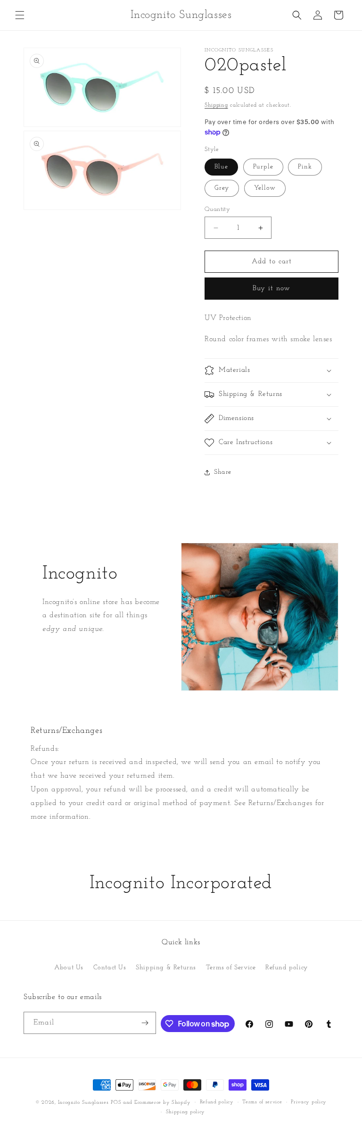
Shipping (216, 105)
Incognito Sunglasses (83, 1102)
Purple (263, 166)
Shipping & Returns (166, 967)
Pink (305, 166)
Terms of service (262, 1102)
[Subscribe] (145, 1023)
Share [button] (222, 472)
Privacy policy (309, 1102)
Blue (221, 166)
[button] (19, 15)
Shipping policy (186, 1112)
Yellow (265, 188)
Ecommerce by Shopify (162, 1102)
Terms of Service (231, 967)
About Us (68, 967)
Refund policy (286, 967)
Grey (221, 188)
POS (116, 1102)
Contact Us (109, 967)
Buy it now (271, 288)
